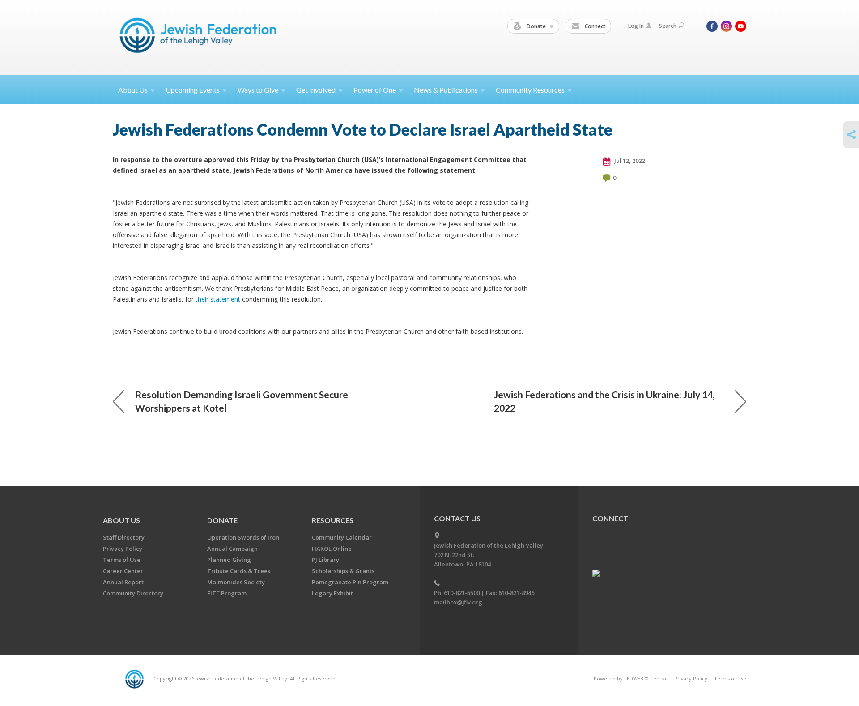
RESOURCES (332, 520)
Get (316, 89)
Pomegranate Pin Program (350, 582)
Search (667, 26)
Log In (636, 26)
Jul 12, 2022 (629, 161)
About (133, 89)
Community (530, 89)
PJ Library (325, 560)
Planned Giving (229, 560)
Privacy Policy (122, 548)
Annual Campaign (232, 548)
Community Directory (133, 593)
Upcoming (193, 89)
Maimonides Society (236, 582)
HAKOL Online (332, 548)
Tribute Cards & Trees (238, 571)
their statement (219, 299)
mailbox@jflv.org (458, 602)
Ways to (258, 89)
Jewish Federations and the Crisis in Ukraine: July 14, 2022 (604, 401)
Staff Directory (124, 537)
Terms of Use (121, 560)
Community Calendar (342, 537)
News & (446, 89)
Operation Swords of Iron (243, 537)
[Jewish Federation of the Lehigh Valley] (200, 37)
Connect (594, 26)
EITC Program (227, 593)
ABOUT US (121, 520)
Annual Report (123, 582)
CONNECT (610, 518)
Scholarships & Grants (343, 571)
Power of (374, 89)
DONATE (222, 520)
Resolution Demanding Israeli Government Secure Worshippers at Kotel (241, 401)
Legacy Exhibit (332, 593)
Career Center (123, 571)
